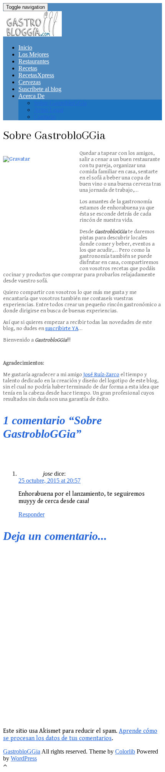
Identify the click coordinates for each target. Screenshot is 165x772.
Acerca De (31, 96)
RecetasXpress (36, 75)
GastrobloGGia (21, 751)
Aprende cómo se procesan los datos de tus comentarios (80, 734)
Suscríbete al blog (39, 89)
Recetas (27, 68)
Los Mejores (33, 54)
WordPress (24, 758)
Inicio (25, 47)
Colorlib (125, 751)
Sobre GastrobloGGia (60, 103)
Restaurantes (33, 61)
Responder (31, 514)
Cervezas (29, 82)
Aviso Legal (48, 109)
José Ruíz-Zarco (101, 375)
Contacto (45, 116)
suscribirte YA (61, 328)
